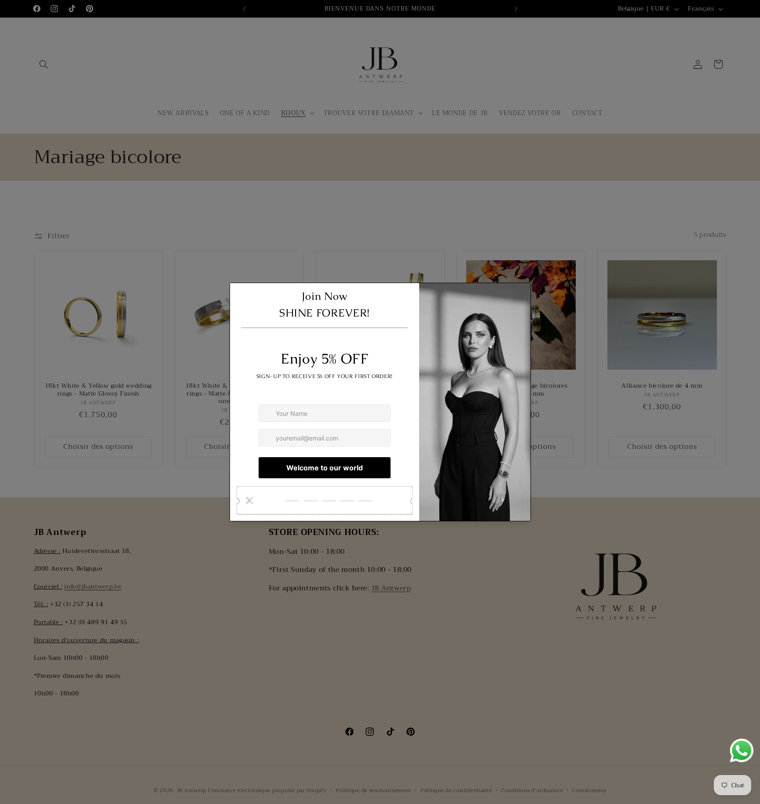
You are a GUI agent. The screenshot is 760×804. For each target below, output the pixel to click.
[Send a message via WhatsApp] (742, 750)
